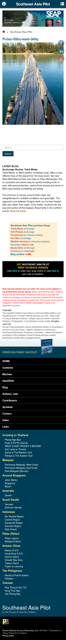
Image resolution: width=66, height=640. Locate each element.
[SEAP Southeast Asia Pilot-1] (33, 18)
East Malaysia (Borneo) (17, 471)
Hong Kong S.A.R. (14, 553)
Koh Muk (15, 238)
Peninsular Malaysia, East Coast (21, 467)
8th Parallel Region (14, 516)
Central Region (12, 519)
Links (5, 426)
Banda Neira (17, 247)
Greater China (11, 546)
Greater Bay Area (14, 559)
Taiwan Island (12, 563)
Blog (5, 387)
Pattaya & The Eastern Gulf (19, 455)
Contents (7, 367)
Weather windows (20, 241)
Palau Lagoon (12, 538)
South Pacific (10, 500)
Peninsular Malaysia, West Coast (21, 464)
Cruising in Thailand (15, 435)
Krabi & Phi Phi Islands (16, 442)
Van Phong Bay (12, 593)
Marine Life (28, 244)
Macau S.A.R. (12, 550)
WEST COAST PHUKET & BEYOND (23, 446)
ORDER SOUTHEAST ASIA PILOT (19, 352)
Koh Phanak (17, 231)
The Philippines (12, 571)
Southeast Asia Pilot (26, 609)
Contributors (9, 400)
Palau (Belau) (10, 533)
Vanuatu (9, 504)
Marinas (7, 374)
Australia (8, 491)
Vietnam (7, 583)
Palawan (9, 578)
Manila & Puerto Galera (17, 575)
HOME (6, 361)
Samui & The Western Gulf (18, 452)
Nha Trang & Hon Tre (15, 587)
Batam (8, 486)
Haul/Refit (8, 381)
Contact (7, 413)
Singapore (10, 483)
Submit (8, 153)
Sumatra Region (13, 526)
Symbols (7, 407)
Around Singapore (14, 475)
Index (5, 420)
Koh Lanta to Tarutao (15, 449)
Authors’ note (10, 394)
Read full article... (19, 211)
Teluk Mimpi (17, 228)
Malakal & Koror (13, 541)
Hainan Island (12, 556)
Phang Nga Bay (13, 439)
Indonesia (29, 251)
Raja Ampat (11, 529)
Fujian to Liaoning (14, 566)
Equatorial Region (14, 522)
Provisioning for (19, 235)
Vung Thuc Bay (12, 590)
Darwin (8, 495)
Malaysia (7, 460)
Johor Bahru (11, 480)
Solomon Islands (13, 507)
